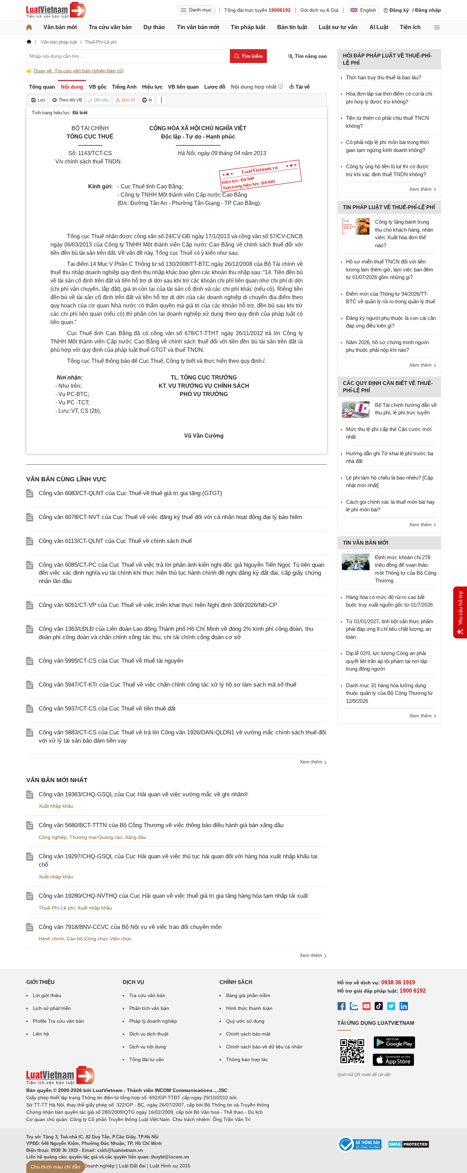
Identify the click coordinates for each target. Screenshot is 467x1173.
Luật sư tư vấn (338, 27)
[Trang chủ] (29, 27)
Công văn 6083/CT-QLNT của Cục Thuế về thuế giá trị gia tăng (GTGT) (130, 493)
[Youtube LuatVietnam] (366, 1007)
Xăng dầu (135, 837)
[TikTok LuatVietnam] (379, 1007)
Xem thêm (312, 761)
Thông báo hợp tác (247, 1059)
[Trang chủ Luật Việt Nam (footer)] (60, 1083)
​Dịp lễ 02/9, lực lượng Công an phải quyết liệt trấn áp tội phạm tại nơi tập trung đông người (386, 661)
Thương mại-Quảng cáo (95, 837)
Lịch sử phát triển (52, 1008)
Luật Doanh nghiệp (94, 1165)
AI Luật (379, 27)
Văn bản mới (60, 27)
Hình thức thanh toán (249, 1008)
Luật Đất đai (132, 1165)
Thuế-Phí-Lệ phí (57, 908)
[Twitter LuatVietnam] (391, 1007)
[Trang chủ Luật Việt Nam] (56, 10)
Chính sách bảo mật (248, 1034)
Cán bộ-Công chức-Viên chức (99, 938)
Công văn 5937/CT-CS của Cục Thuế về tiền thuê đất (107, 708)
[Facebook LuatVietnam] (341, 1007)
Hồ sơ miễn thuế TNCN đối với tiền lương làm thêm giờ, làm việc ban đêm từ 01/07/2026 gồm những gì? (389, 269)
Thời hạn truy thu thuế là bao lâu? (383, 77)
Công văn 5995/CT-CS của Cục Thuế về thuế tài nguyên (111, 660)
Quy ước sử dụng (245, 1021)
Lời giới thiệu (47, 995)
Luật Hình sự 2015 (170, 1165)
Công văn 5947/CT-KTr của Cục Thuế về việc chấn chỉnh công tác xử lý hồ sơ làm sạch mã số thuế (167, 684)
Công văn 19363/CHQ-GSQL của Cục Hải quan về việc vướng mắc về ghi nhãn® (143, 794)
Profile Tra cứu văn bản (58, 1021)
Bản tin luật (292, 27)
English (368, 10)
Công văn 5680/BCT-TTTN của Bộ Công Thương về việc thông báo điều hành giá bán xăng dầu (161, 825)
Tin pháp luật (248, 27)
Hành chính (51, 938)
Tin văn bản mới (198, 27)
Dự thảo (154, 27)
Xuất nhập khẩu (56, 806)
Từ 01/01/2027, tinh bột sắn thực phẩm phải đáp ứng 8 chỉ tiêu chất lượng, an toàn (389, 629)
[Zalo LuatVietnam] (354, 1007)
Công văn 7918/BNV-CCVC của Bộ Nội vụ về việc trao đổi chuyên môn (130, 927)
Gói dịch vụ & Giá (319, 10)
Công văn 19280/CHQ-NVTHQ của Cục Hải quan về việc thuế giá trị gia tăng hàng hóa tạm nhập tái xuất (173, 896)
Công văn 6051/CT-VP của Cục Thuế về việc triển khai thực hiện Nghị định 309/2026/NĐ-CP (158, 605)
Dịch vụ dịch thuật (148, 1034)
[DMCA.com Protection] (408, 1146)
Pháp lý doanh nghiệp (153, 1021)
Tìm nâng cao (310, 56)
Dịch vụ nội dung (147, 1046)
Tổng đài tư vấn (146, 1059)
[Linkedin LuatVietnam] (404, 1007)
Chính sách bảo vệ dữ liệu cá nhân (264, 1046)
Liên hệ (41, 1034)
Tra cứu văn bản (110, 27)
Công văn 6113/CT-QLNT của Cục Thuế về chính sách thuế (115, 541)
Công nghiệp (53, 837)
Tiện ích (410, 27)
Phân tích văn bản (149, 1008)
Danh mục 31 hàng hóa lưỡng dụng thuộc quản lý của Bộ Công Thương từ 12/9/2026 (389, 693)
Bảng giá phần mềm (248, 995)
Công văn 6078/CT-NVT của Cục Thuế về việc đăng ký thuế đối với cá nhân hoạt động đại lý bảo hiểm (170, 517)
